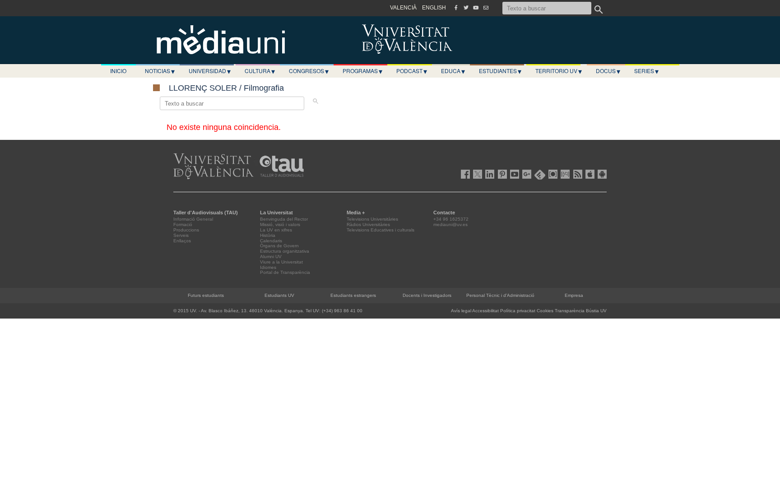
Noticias (160, 71)
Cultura (260, 71)
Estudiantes (500, 71)
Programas (362, 71)
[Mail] (486, 8)
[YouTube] (476, 8)
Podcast (411, 71)
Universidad (210, 71)
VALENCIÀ (403, 8)
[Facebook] (456, 8)
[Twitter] (466, 8)
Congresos (309, 71)
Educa (453, 71)
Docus (608, 71)
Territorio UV (558, 71)
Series (646, 71)
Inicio (118, 70)
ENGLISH (434, 8)
